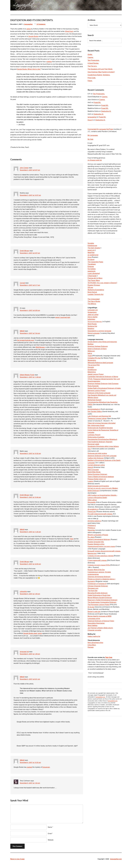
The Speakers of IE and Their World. (100, 69)
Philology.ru (92, 525)
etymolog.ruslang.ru (94, 521)
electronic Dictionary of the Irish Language (102, 456)
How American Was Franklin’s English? (101, 72)
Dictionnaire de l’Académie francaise (100, 428)
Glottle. (90, 54)
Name (50, 827)
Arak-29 (90, 467)
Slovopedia (91, 502)
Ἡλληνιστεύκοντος (95, 321)
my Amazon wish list (95, 160)
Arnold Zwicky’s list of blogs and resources (102, 342)
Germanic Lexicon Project (96, 390)
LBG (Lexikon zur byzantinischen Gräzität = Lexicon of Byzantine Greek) (102, 496)
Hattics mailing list (94, 636)
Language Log (93, 310)
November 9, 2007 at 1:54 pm (30, 783)
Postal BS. (97, 102)
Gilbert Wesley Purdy (27, 375)
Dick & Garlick (92, 317)
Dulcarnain (46, 767)
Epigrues (91, 266)
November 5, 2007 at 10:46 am (30, 497)
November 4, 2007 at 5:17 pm (30, 285)
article (29, 29)
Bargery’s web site (94, 611)
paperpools (91, 271)
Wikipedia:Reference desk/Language (100, 362)
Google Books (33, 36)
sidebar (49, 61)
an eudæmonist (93, 255)
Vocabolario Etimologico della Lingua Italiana (103, 446)
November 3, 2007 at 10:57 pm (30, 195)
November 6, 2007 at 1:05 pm (30, 594)
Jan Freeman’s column (100, 628)
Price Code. (92, 78)
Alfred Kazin (69, 31)
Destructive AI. (106, 111)
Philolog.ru (91, 528)
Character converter (94, 630)
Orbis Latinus (92, 500)
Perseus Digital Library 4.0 (97, 479)
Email (50, 833)
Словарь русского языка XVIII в (99, 565)
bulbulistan (91, 319)
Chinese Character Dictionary (98, 586)
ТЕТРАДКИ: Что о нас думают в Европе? (102, 283)
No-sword (91, 259)
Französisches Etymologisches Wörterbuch (102, 439)
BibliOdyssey (40, 347)
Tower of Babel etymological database (101, 476)
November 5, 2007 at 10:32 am (30, 453)
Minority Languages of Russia (98, 535)
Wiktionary (91, 351)
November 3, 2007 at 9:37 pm (30, 170)
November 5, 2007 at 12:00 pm (30, 564)
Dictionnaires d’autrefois (96, 437)
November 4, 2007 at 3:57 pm (30, 253)
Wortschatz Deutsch (94, 400)
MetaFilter (91, 252)
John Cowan (24, 168)
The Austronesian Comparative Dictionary (102, 602)
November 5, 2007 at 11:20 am (30, 532)
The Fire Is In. (92, 66)
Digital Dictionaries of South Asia (99, 595)
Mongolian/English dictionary (98, 593)
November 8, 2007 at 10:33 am (30, 762)
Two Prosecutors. (93, 60)
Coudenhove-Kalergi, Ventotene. (99, 75)
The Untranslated (94, 299)
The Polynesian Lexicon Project (98, 604)
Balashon (91, 328)
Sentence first (92, 326)
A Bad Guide (92, 276)
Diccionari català (93, 444)
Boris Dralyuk (92, 292)
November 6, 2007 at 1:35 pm (30, 654)
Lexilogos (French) (94, 435)
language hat (24, 651)
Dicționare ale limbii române (97, 453)
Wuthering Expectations (96, 290)
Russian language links (96, 542)
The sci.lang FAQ (94, 365)
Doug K (90, 120)
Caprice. (90, 57)
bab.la (90, 353)
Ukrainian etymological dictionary (99, 576)
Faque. (90, 80)
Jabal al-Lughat (93, 314)
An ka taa (91, 607)
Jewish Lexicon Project (95, 374)
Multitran (91, 344)
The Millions (92, 304)
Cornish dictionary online (96, 465)
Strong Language (94, 333)
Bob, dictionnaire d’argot (96, 425)
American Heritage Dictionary (98, 346)
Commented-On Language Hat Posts (100, 129)
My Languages (93, 135)
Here (71, 539)
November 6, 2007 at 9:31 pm (30, 679)
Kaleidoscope (92, 245)
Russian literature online (96, 544)
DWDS (90, 404)
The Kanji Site (92, 590)
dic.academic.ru (93, 509)
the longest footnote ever (25, 340)
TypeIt (90, 355)
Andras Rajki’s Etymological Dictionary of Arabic (104, 388)
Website (50, 840)
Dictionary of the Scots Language (99, 393)
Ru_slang (91, 537)
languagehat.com (17, 6)
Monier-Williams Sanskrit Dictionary (100, 597)
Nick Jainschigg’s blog (95, 642)
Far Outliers (92, 269)
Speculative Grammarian (96, 623)
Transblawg (92, 264)
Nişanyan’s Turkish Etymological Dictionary (102, 600)
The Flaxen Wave (94, 280)
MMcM (22, 331)
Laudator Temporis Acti (95, 294)
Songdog (91, 243)
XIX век (90, 287)
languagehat (28, 24)
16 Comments (40, 24)
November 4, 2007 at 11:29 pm (30, 377)
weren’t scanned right (62, 317)
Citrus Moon (92, 645)
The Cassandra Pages (95, 262)
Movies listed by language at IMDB (99, 616)
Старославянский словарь (97, 560)
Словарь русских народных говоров (101, 556)
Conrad (22, 283)
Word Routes (92, 324)
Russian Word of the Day (96, 569)
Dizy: (89, 449)
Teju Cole (108, 657)
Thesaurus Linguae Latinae (97, 418)
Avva (90, 257)
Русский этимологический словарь (100, 514)
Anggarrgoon (92, 312)
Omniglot (91, 367)
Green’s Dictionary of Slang (97, 348)
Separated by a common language (99, 331)
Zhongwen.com (93, 588)
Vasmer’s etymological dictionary (99, 539)
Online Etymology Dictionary (97, 474)
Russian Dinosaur (94, 285)
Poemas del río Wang (95, 278)
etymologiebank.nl (94, 409)
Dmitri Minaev (24, 250)
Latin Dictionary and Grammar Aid (99, 416)
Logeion (91, 481)
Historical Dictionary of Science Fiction (101, 621)
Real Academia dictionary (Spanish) (100, 442)
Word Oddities (92, 625)
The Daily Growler (94, 248)
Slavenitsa (91, 530)
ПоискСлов (92, 511)
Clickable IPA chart (94, 358)
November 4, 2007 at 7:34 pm (30, 333)
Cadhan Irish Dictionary (96, 458)
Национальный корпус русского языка (101, 546)
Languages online (94, 618)
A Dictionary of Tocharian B (97, 583)
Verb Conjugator (93, 469)
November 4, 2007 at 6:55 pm (30, 310)
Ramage (91, 647)
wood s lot (91, 250)
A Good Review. (93, 63)
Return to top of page (17, 859)
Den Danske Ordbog (95, 411)
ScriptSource (92, 369)
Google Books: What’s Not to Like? (29, 69)
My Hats (90, 139)
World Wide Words (94, 472)
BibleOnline (92, 372)
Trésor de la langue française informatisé (101, 423)
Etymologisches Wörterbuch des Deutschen (103, 402)
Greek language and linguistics (98, 486)
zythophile (23, 591)
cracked (29, 767)
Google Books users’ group (32, 633)
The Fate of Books (94, 301)
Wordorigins (92, 360)
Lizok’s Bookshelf (94, 273)
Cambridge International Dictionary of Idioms (103, 376)
